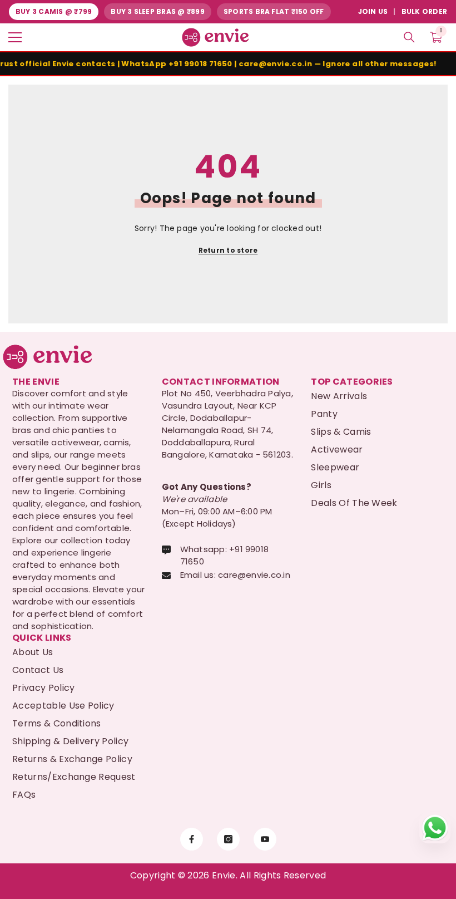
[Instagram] (228, 839)
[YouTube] (265, 839)
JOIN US (373, 11)
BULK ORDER (424, 11)
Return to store (228, 250)
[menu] (15, 37)
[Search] (409, 37)
